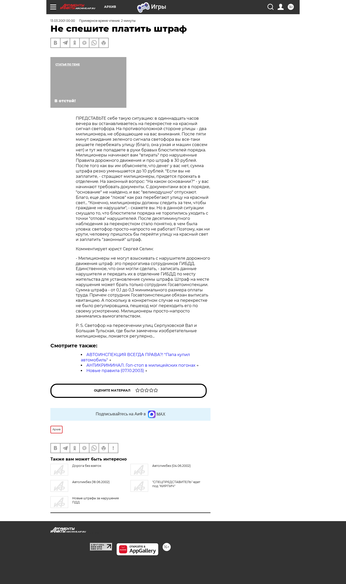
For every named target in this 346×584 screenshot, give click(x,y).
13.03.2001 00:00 (62, 21)
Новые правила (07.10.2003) (115, 370)
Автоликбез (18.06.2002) (91, 482)
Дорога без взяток (86, 466)
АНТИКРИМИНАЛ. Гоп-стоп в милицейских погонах (140, 365)
